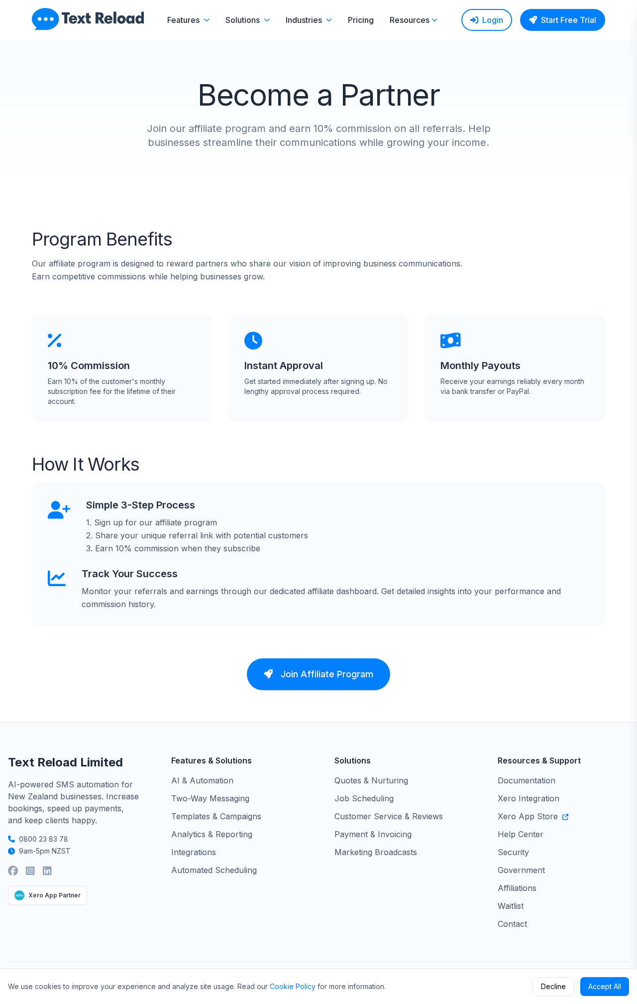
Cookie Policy (293, 986)
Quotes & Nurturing (371, 780)
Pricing (361, 20)
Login (492, 20)
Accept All (604, 986)
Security (513, 852)
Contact (512, 924)
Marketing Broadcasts (375, 852)
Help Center (520, 834)
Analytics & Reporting (211, 834)
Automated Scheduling (214, 870)
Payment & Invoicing (373, 834)
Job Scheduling (364, 798)
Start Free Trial (568, 20)
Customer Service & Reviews (388, 816)
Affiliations (517, 888)
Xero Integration (528, 798)
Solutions (242, 20)
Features (183, 20)
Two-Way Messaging (210, 798)
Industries (304, 20)
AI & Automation (202, 780)
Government (521, 870)
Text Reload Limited (65, 762)
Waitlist (511, 906)
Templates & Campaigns (216, 816)
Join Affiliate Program (327, 674)
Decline (553, 986)
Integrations (193, 852)
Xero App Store (529, 816)
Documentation (526, 780)
